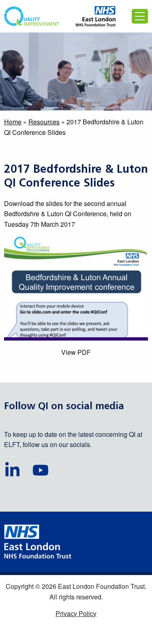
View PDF (76, 352)
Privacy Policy (76, 613)
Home (12, 121)
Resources (44, 121)
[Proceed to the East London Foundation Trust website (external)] (96, 16)
